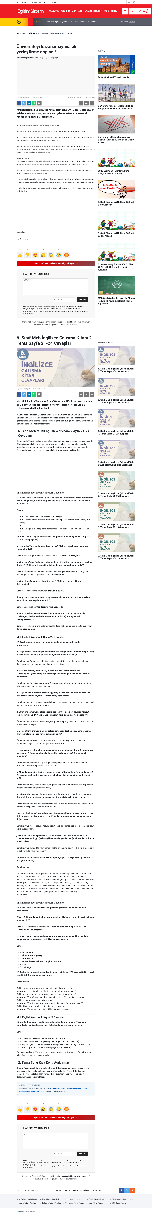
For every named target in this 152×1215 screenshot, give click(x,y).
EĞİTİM (114, 11)
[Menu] (125, 11)
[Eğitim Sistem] (30, 11)
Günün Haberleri (36, 2)
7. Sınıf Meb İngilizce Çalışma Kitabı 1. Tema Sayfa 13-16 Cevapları (71, 22)
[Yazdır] (39, 103)
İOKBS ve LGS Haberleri (28, 1199)
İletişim (75, 1190)
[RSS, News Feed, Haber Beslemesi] (132, 1190)
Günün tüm (127, 22)
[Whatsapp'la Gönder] (34, 103)
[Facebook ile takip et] (121, 1190)
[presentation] (24, 21)
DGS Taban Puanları (119, 1203)
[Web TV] (129, 2)
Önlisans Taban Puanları (51, 1203)
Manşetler (25, 2)
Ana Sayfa (54, 11)
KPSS (106, 11)
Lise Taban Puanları (96, 1203)
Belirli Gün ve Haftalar (97, 1199)
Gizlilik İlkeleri (85, 1190)
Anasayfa (22, 33)
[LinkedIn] (29, 103)
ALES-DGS (65, 11)
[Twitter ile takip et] (127, 1190)
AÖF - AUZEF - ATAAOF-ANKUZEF (87, 11)
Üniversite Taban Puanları (75, 1203)
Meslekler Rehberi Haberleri (123, 1199)
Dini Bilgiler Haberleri (50, 1199)
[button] (81, 103)
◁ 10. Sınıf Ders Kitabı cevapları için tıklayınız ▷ (55, 263)
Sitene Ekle (53, 2)
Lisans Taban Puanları (27, 1203)
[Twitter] (24, 103)
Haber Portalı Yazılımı (27, 1212)
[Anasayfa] (18, 2)
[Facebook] (19, 103)
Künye (67, 1190)
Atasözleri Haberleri (73, 1199)
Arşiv (45, 2)
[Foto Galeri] (134, 2)
